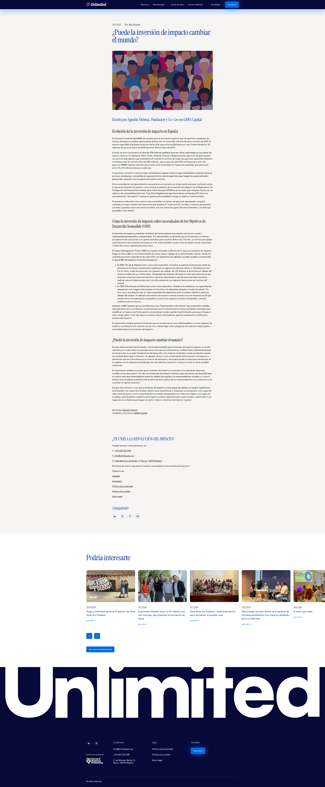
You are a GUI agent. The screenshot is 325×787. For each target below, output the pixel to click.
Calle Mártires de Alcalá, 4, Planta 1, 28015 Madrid (138, 461)
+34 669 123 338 (123, 450)
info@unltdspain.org (124, 455)
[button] (160, 4)
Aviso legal (117, 496)
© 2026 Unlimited (93, 781)
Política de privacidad (122, 486)
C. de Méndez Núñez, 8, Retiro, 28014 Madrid (124, 761)
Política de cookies (121, 491)
